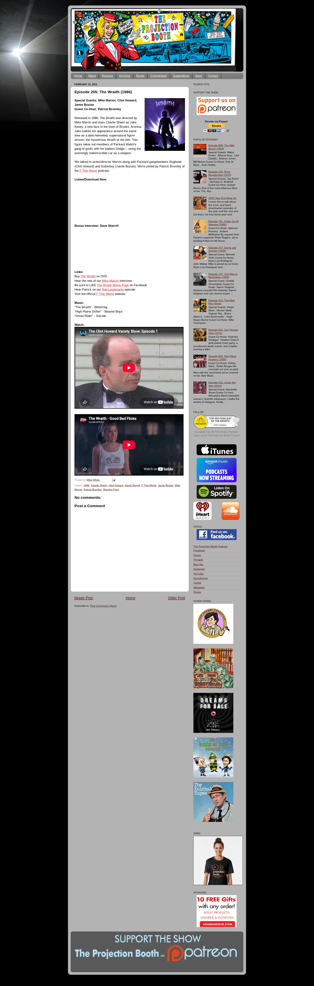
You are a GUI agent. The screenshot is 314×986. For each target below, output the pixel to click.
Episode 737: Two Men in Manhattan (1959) (222, 276)
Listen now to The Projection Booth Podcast (216, 435)
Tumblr (197, 582)
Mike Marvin (110, 281)
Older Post (176, 598)
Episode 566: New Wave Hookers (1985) (222, 358)
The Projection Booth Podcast (210, 546)
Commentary (158, 75)
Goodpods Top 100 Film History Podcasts (217, 431)
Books (140, 75)
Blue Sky (198, 564)
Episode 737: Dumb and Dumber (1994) (222, 249)
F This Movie (88, 170)
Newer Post (83, 598)
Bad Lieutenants (113, 289)
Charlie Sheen (99, 485)
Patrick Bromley (93, 489)
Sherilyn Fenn (111, 489)
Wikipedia (198, 587)
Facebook (199, 550)
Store (198, 75)
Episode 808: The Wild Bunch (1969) (221, 147)
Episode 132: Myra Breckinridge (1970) (219, 173)
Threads (198, 559)
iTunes (197, 555)
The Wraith (88, 276)
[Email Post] (113, 479)
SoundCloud (200, 578)
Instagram (199, 569)
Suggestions (181, 75)
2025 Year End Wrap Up (222, 198)
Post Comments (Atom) (103, 605)
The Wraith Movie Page (113, 285)
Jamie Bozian (165, 485)
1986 (86, 485)
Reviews (107, 75)
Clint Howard (116, 485)
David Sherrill (132, 485)
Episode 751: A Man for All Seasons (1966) (223, 223)
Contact (213, 75)
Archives (124, 75)
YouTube (198, 573)
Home (78, 75)
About (92, 75)
